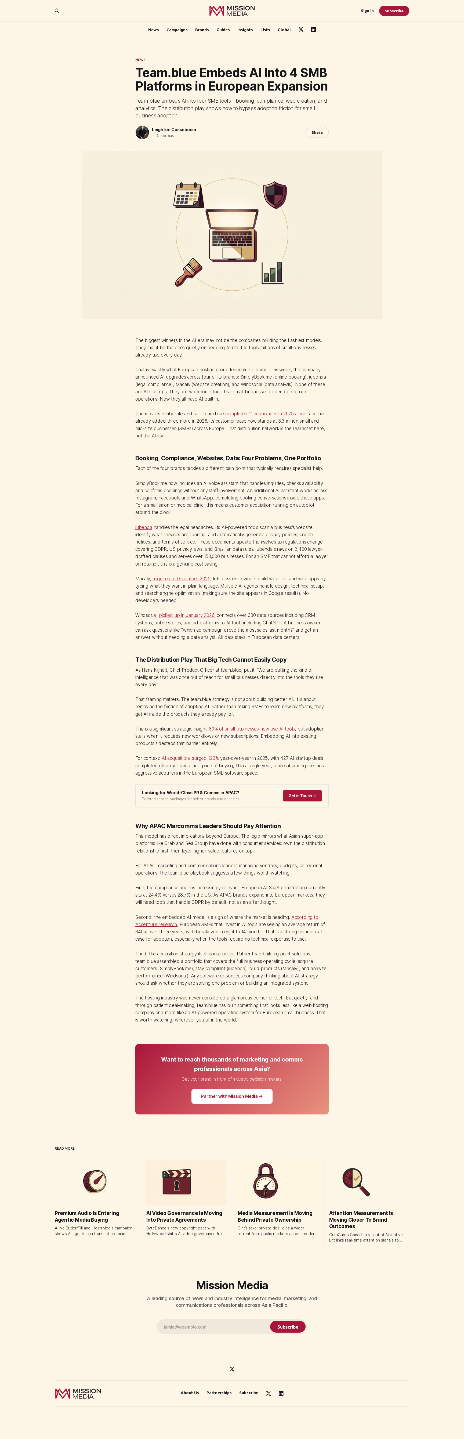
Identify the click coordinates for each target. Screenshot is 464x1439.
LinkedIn (313, 29)
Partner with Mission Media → (232, 1096)
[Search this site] (57, 10)
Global (284, 29)
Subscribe (394, 11)
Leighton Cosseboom (174, 129)
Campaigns (177, 29)
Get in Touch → (302, 795)
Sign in (367, 10)
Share (317, 132)
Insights (245, 29)
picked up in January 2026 (186, 615)
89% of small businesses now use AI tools (252, 729)
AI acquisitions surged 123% (190, 758)
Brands (202, 29)
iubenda (143, 527)
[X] (232, 1369)
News (153, 29)
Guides (223, 29)
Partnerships (219, 1392)
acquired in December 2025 (182, 578)
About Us (190, 1392)
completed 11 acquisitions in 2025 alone (265, 413)
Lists (265, 29)
